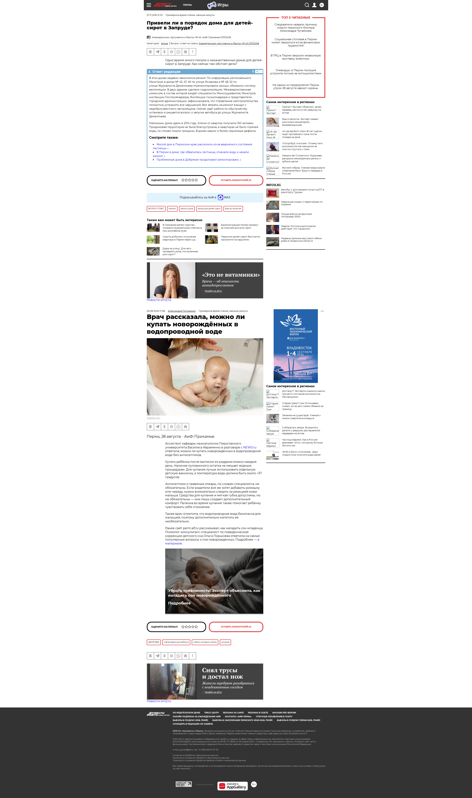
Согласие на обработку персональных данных (195, 755)
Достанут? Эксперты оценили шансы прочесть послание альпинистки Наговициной (303, 394)
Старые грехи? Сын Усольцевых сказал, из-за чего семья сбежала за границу (302, 406)
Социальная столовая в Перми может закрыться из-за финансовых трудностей (296, 42)
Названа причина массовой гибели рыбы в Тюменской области (301, 239)
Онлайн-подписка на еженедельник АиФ (197, 716)
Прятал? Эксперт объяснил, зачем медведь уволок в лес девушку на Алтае (301, 109)
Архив (164, 43)
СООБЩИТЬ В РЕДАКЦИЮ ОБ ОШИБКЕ (193, 724)
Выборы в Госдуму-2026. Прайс (190, 720)
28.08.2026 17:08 (156, 311)
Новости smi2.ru (159, 300)
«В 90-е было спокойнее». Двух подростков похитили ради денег (301, 453)
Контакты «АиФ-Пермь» (238, 716)
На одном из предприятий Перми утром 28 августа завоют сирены (296, 87)
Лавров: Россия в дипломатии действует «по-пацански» (298, 227)
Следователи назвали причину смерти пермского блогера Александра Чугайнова (296, 27)
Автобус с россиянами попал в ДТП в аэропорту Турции (302, 191)
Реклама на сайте (233, 713)
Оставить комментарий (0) (236, 180)
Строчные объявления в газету (274, 716)
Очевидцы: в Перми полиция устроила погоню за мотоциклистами (295, 72)
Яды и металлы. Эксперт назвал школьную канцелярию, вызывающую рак (300, 122)
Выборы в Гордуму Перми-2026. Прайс (298, 720)
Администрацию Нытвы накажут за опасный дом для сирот (239, 226)
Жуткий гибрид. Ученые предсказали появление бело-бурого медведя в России (303, 170)
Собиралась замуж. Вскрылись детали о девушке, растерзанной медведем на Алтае (301, 430)
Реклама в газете (258, 713)
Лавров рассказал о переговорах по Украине (302, 203)
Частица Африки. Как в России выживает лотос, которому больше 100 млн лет (302, 442)
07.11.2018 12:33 (155, 15)
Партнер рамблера (204, 784)
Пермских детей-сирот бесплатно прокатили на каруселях (240, 238)
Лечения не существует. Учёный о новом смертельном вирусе (301, 417)
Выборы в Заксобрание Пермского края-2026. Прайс (242, 720)
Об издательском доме (186, 713)
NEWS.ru (249, 447)
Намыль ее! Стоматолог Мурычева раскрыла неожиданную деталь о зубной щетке (302, 158)
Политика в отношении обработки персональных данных (201, 758)
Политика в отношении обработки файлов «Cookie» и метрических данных (209, 760)
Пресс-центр (211, 713)
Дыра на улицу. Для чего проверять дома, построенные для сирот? (180, 251)
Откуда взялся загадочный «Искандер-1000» (296, 215)
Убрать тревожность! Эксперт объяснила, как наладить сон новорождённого (214, 593)
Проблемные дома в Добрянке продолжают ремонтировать (198, 159)
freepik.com (153, 418)
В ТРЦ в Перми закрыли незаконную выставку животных (296, 57)
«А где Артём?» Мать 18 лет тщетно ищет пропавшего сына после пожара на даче (302, 134)
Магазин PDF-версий (284, 713)
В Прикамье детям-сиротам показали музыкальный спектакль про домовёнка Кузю (182, 227)
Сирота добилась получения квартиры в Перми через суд (179, 238)
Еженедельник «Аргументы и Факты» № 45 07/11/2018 (229, 43)
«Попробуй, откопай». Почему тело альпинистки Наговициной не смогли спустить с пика (302, 146)
